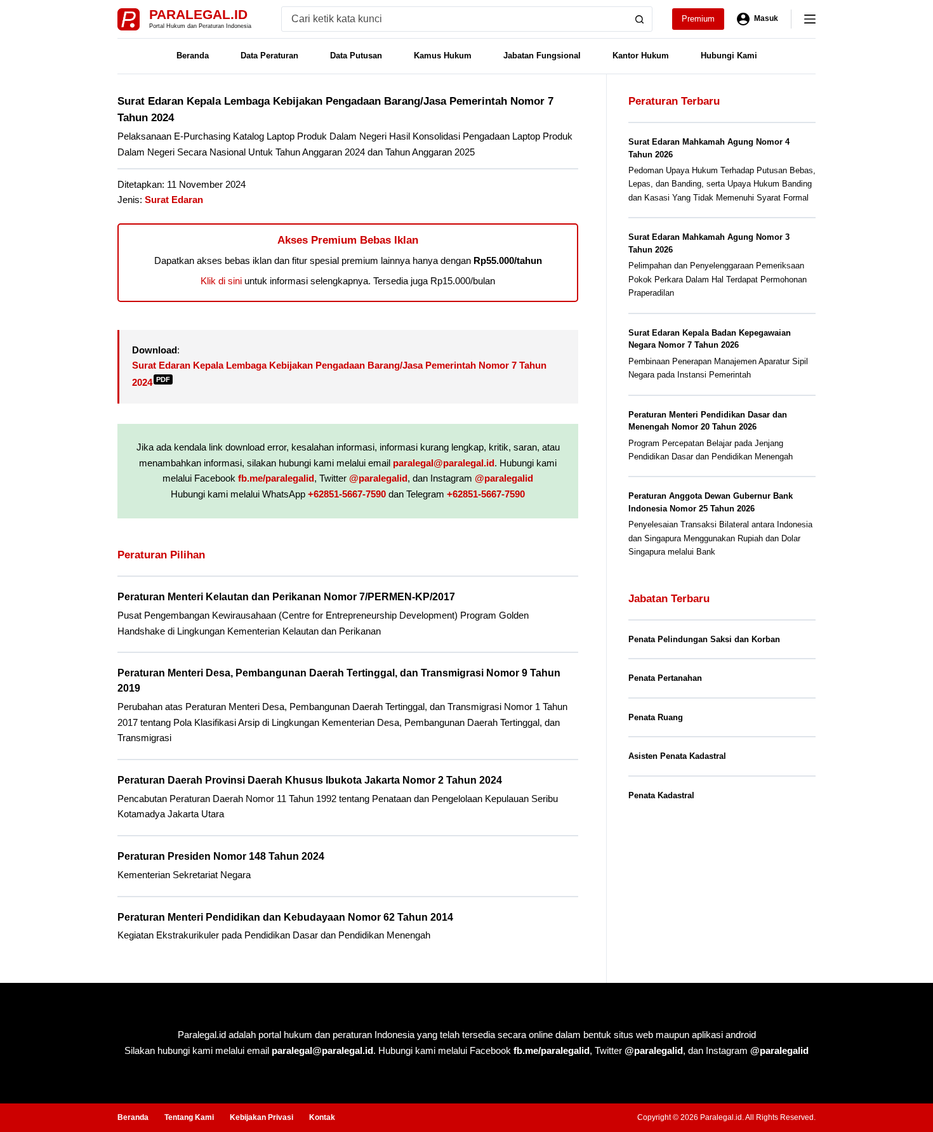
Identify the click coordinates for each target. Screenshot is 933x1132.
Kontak (322, 1117)
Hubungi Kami (729, 55)
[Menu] (810, 19)
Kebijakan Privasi (261, 1117)
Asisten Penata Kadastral (677, 756)
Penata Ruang (655, 717)
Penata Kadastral (661, 795)
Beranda (192, 55)
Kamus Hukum (443, 55)
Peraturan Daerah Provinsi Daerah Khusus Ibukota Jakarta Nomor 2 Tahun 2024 (309, 780)
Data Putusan (356, 55)
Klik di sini (221, 280)
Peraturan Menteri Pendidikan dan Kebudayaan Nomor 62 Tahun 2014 (285, 917)
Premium (698, 18)
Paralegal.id (198, 14)
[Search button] (640, 19)
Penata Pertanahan (665, 678)
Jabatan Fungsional (542, 55)
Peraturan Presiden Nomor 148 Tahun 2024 (220, 856)
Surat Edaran (174, 199)
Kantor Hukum (640, 55)
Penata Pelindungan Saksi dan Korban (704, 639)
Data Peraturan (269, 55)
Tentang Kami (189, 1117)
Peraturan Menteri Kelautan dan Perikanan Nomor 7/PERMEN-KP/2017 (286, 596)
